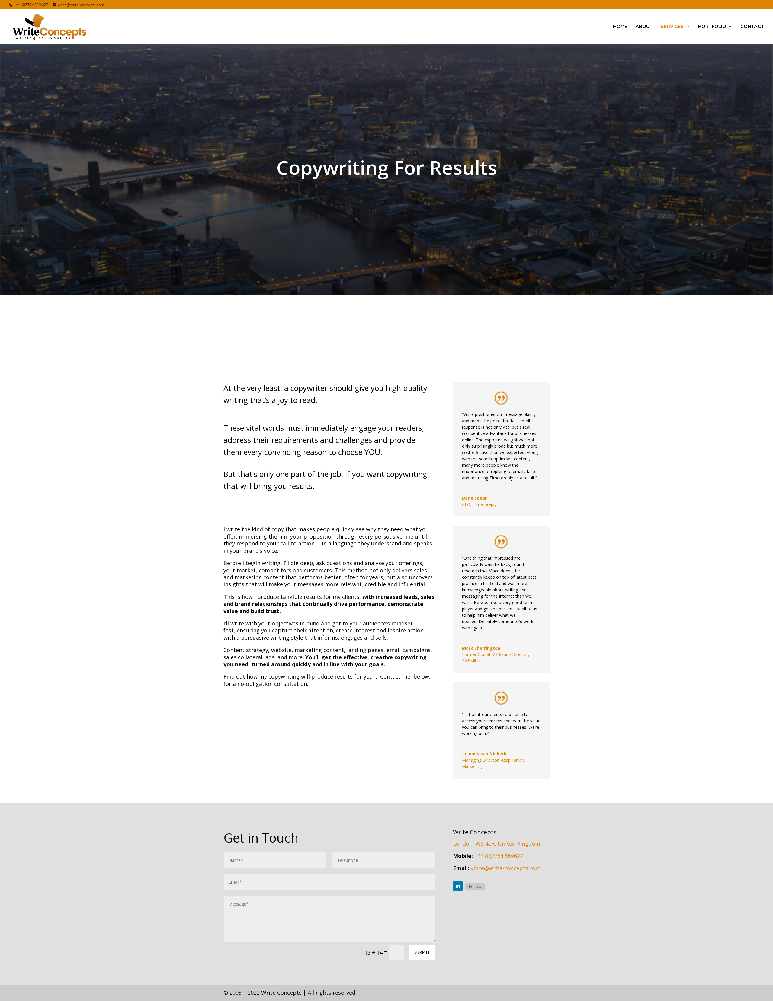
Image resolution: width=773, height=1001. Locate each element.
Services (672, 27)
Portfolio (712, 27)
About (644, 27)
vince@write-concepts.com (505, 868)
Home (620, 27)
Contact (752, 27)
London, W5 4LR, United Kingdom (496, 843)
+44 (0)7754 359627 (498, 855)
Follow (475, 886)
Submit (422, 952)
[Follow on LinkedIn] (458, 886)
